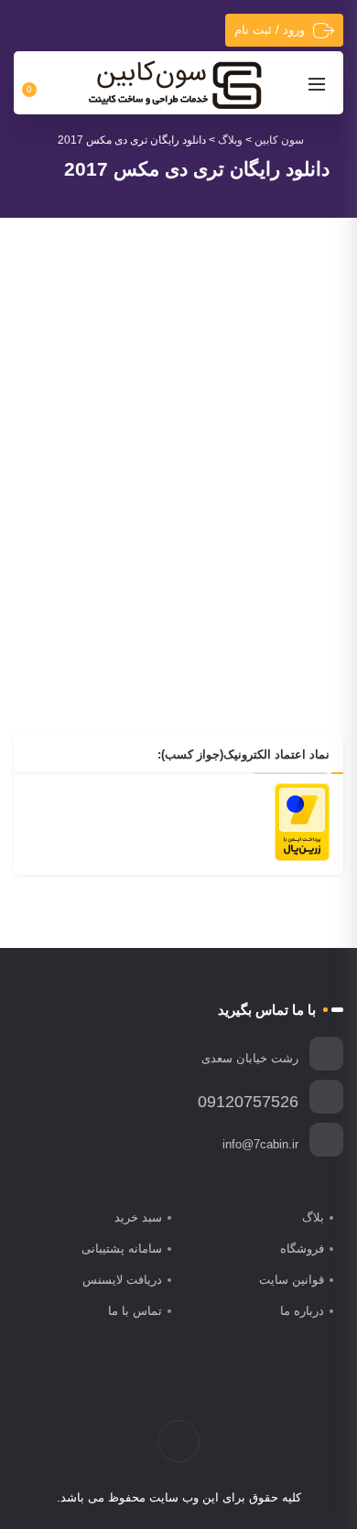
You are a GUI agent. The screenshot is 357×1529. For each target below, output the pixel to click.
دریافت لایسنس (122, 1280)
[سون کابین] (175, 84)
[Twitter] (217, 1390)
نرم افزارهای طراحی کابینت (160, 520)
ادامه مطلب (296, 652)
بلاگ (313, 1217)
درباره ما (302, 1311)
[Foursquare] (140, 1390)
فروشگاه (302, 1248)
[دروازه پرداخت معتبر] (302, 820)
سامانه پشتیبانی (121, 1248)
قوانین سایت (291, 1280)
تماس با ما (135, 1311)
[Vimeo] (179, 1390)
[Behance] (159, 1390)
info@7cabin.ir (260, 1144)
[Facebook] (236, 1390)
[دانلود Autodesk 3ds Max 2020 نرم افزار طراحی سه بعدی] (178, 393)
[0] (40, 83)
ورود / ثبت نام (269, 30)
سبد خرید (138, 1217)
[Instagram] (198, 1390)
